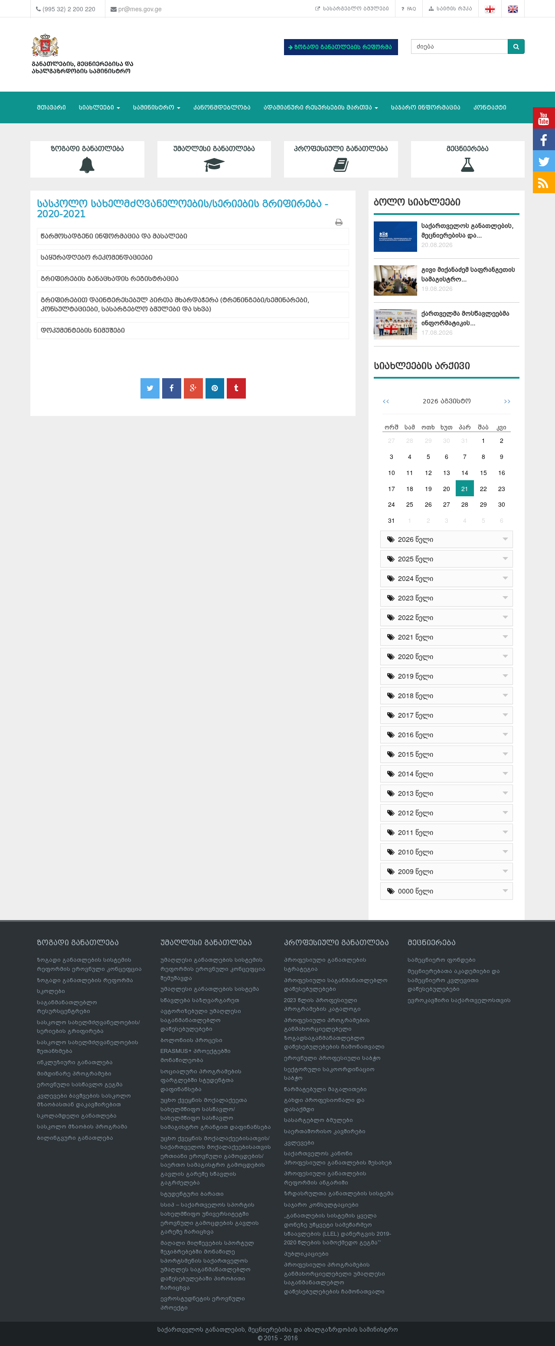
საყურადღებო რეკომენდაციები (97, 257)
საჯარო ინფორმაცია (425, 107)
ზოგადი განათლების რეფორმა (85, 980)
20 (446, 488)
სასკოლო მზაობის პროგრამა (82, 1126)
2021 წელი (414, 637)
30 (446, 440)
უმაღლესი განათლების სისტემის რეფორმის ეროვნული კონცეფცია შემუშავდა (212, 969)
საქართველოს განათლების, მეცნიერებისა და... (467, 230)
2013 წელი (414, 793)
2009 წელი (414, 871)
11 (409, 472)
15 (483, 472)
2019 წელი (414, 676)
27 (391, 440)
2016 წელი (414, 734)
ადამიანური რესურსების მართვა (319, 107)
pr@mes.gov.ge (140, 8)
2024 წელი (414, 578)
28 (409, 440)
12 (428, 472)
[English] (513, 9)
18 (409, 488)
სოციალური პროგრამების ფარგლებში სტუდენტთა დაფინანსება (201, 1080)
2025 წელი (414, 559)
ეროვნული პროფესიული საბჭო (332, 1058)
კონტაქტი (489, 107)
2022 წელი (414, 617)
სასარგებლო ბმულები (354, 9)
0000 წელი (414, 891)
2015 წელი (414, 754)
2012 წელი (414, 813)
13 (446, 472)
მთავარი (51, 107)
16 (501, 472)
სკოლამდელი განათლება (77, 1115)
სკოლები (51, 991)
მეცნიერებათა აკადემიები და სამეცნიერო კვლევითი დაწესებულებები (454, 980)
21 (464, 488)
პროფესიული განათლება (341, 149)
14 (464, 472)
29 (428, 440)
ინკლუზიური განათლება (75, 1062)
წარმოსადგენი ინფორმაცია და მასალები (114, 236)
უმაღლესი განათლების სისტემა (209, 989)
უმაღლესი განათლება (214, 149)
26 (428, 504)
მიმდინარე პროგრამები (74, 1073)
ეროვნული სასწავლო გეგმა (80, 1084)
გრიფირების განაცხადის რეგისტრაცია (110, 279)
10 (391, 472)
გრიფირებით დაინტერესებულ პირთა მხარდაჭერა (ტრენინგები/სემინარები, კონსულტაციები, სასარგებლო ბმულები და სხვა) (175, 305)
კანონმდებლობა (222, 107)
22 (483, 488)
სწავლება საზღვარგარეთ (199, 1000)
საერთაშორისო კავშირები (325, 1131)
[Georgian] (490, 9)
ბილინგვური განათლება (75, 1138)
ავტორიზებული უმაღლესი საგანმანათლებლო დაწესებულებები (200, 1020)
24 (391, 504)
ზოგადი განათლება (87, 149)
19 (428, 488)
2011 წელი (414, 832)
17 (391, 488)
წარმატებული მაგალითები (325, 1089)
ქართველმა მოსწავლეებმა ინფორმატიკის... (465, 318)
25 (409, 504)
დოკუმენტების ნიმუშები (83, 330)
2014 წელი (414, 774)
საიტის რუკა (453, 9)
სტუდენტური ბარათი (192, 1194)
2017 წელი (414, 715)
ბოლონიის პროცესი (191, 1040)
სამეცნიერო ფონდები (442, 960)
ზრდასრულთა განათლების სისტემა (339, 1193)
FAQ (410, 9)
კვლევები (299, 1142)
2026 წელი (414, 539)
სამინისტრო (154, 107)
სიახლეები (97, 107)
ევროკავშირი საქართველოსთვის (459, 1000)
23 (501, 488)
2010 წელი (414, 852)
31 (464, 440)
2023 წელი (414, 598)
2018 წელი (414, 695)
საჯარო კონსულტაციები (321, 1204)
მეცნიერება (468, 149)
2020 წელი (414, 656)
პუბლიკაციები (306, 1253)
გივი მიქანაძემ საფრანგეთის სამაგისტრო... (468, 274)
